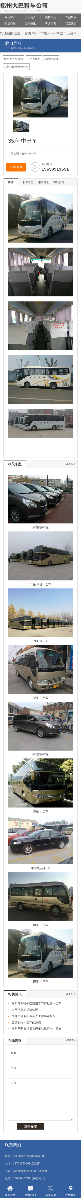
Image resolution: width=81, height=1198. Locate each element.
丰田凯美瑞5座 (40, 868)
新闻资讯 (30, 23)
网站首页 (10, 17)
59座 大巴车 (40, 641)
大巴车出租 (51, 58)
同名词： (16, 153)
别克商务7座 (40, 527)
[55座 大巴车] (40, 782)
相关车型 (28, 182)
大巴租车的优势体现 (25, 1009)
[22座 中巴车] (40, 669)
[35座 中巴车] (40, 953)
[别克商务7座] (40, 499)
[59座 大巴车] (40, 612)
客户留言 (50, 23)
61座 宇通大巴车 (40, 584)
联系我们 (70, 23)
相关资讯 (43, 182)
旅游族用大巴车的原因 (26, 1022)
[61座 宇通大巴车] (40, 555)
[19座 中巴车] (40, 896)
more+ (70, 463)
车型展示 (70, 17)
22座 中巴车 (40, 697)
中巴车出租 (64, 33)
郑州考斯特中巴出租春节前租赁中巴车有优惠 (39, 1003)
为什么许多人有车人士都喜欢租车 (34, 1016)
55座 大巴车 (40, 811)
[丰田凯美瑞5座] (40, 839)
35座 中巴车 (40, 981)
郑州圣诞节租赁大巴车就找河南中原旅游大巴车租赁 (39, 1028)
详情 (11, 182)
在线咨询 (16, 167)
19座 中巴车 (40, 925)
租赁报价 (50, 17)
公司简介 (30, 17)
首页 (28, 33)
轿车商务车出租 (13, 58)
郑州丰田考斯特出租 (16, 66)
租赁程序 (10, 23)
